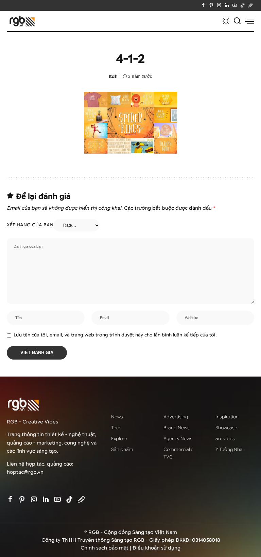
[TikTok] (242, 5)
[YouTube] (235, 5)
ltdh (113, 76)
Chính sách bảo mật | (107, 548)
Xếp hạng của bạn (30, 225)
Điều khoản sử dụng (156, 548)
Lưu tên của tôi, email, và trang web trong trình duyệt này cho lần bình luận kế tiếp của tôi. (115, 335)
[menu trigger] (249, 21)
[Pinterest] (211, 5)
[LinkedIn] (227, 5)
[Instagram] (219, 5)
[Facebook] (203, 5)
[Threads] (250, 5)
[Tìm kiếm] (237, 21)
